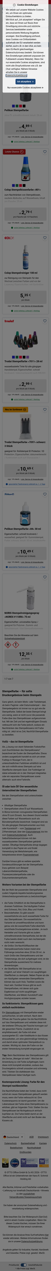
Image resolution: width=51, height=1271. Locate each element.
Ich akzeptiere (24, 81)
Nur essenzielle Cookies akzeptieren (24, 87)
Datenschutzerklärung (16, 75)
